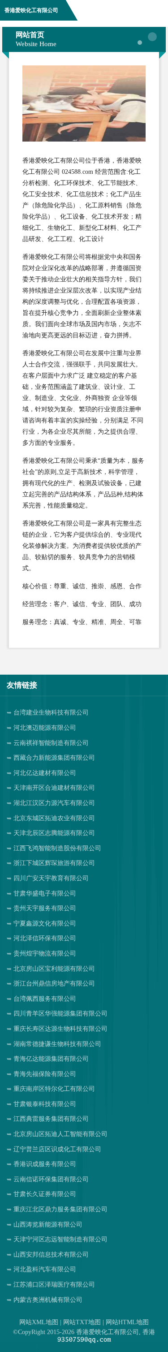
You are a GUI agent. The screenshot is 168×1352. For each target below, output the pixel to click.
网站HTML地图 (127, 1322)
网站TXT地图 (82, 1322)
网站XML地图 (38, 1322)
